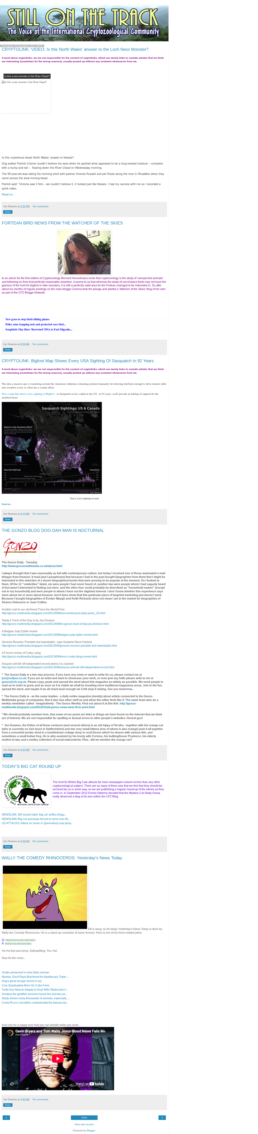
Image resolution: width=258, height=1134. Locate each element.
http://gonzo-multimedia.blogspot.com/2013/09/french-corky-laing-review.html (49, 656)
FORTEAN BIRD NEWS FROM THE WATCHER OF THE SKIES (62, 223)
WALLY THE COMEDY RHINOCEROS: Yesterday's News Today (62, 857)
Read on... (8, 194)
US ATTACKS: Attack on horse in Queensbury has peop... (37, 823)
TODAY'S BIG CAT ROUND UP (31, 766)
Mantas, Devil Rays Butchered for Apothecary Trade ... (35, 976)
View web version (84, 1124)
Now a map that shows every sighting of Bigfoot (28, 393)
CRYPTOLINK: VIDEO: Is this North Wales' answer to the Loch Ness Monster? (75, 49)
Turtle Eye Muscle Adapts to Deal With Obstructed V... (35, 989)
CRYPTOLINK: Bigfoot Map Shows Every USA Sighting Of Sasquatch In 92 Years (78, 360)
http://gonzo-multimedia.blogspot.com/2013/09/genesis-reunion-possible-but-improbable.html (59, 645)
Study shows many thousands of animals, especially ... (35, 998)
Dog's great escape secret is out (21, 981)
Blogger (91, 1130)
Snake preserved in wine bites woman (25, 972)
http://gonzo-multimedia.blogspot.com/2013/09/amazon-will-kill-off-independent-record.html (58, 667)
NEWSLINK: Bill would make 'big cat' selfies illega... (34, 814)
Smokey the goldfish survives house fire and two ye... (34, 994)
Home (84, 1117)
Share (8, 212)
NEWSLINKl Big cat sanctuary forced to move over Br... (36, 818)
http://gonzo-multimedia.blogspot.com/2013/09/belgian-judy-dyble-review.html (50, 634)
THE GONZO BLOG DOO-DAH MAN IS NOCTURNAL (53, 530)
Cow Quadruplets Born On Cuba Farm (25, 985)
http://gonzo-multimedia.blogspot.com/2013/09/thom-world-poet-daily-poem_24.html (53, 613)
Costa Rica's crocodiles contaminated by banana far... (35, 1002)
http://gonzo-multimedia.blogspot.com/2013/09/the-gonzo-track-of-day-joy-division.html (55, 623)
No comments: (41, 206)
